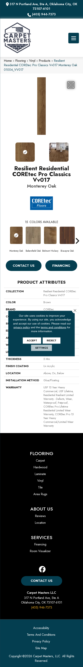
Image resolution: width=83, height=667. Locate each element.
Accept (32, 340)
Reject (51, 340)
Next (77, 150)
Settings (41, 347)
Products (44, 60)
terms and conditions (53, 327)
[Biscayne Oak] (67, 235)
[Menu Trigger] (73, 38)
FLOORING (41, 453)
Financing (61, 266)
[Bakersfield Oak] (33, 235)
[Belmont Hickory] (50, 235)
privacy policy (22, 327)
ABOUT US (41, 509)
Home (8, 60)
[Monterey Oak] (16, 235)
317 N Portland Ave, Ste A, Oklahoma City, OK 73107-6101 (43, 6)
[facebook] (42, 569)
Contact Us (24, 266)
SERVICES (41, 537)
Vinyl (32, 60)
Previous (6, 150)
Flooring (20, 60)
